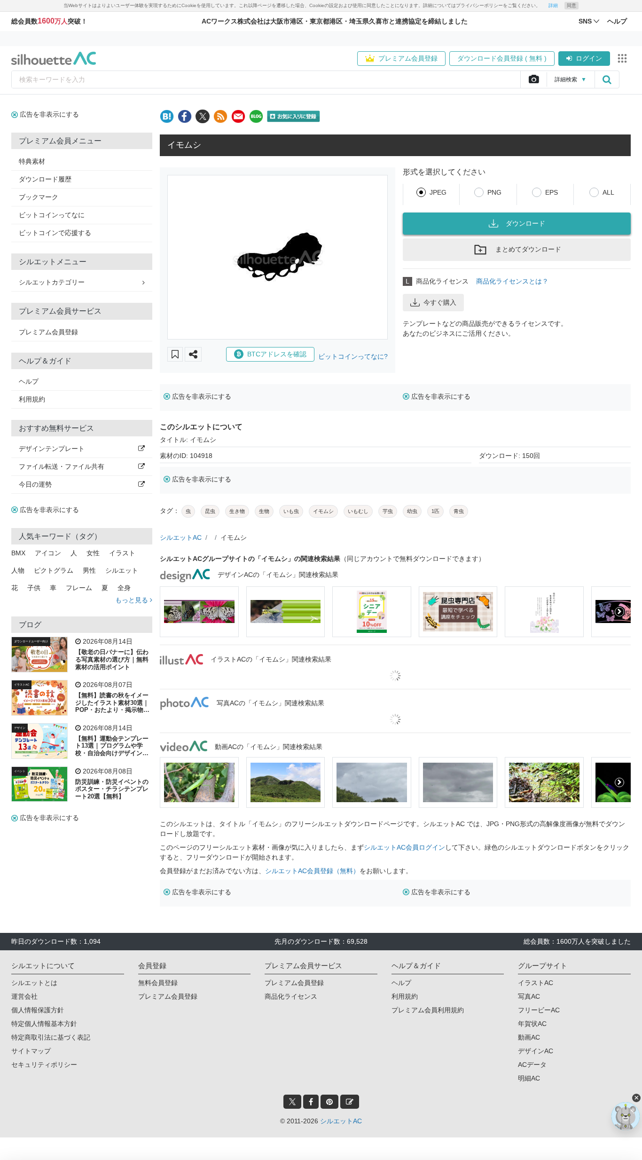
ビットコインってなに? (353, 356)
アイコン (48, 553)
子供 (33, 588)
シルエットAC (181, 537)
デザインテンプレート (52, 448)
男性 (89, 570)
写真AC (529, 996)
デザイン (19, 727)
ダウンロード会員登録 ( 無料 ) (502, 58)
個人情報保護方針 (37, 1010)
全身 (124, 588)
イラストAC (21, 684)
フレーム (79, 588)
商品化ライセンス (291, 996)
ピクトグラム (53, 570)
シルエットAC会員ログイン (404, 847)
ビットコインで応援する (55, 233)
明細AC (529, 1078)
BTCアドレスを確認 (276, 354)
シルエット (121, 570)
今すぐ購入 (439, 302)
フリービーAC (539, 1010)
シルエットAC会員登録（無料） (312, 871)
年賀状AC (532, 1023)
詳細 (553, 5)
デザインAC (535, 1051)
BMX (18, 553)
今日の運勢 (35, 484)
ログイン (589, 58)
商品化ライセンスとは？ (512, 281)
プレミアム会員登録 (408, 58)
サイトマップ (31, 1051)
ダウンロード (525, 223)
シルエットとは (34, 982)
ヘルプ (29, 381)
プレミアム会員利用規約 (427, 1010)
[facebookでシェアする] (185, 116)
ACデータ (532, 1064)
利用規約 (32, 399)
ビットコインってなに (52, 215)
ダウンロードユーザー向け (31, 641)
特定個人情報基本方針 (44, 1023)
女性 (93, 553)
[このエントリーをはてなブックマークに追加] (167, 116)
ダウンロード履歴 (45, 179)
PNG (494, 192)
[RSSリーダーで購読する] (220, 116)
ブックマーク (38, 197)
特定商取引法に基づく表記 (50, 1037)
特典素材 (32, 161)
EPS (551, 192)
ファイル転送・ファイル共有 (61, 466)
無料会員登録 (158, 982)
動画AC (529, 1037)
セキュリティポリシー (44, 1064)
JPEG (438, 192)
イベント (19, 771)
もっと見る (132, 600)
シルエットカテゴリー (52, 282)
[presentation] (171, 611)
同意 (571, 5)
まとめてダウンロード (528, 249)
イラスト (122, 553)
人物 (17, 570)
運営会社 (24, 996)
